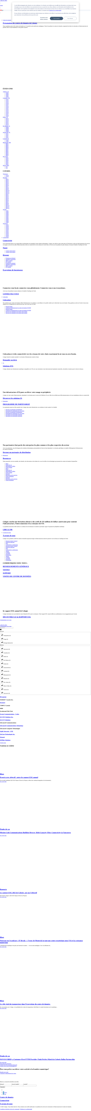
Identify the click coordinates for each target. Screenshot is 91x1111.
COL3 (7, 101)
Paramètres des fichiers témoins (44, 18)
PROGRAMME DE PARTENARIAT (16, 404)
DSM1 (7, 127)
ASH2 (7, 94)
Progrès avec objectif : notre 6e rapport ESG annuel (19, 777)
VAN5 (7, 230)
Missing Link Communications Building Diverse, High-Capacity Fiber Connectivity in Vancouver (35, 832)
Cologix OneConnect (10, 250)
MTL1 (7, 179)
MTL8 (7, 188)
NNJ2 (7, 157)
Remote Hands (9, 306)
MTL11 (7, 191)
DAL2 (7, 119)
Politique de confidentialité (55, 10)
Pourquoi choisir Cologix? (11, 541)
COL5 (7, 104)
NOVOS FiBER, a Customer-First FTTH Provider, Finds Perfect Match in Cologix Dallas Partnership (37, 1059)
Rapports (8, 473)
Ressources (7, 458)
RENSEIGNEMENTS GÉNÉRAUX (16, 566)
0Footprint (3, 697)
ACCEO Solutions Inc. (6, 717)
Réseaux (6, 255)
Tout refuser (70, 18)
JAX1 (7, 133)
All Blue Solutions (5, 740)
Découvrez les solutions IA (12, 398)
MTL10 (7, 190)
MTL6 (7, 185)
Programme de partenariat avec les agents (15, 411)
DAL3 (7, 121)
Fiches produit (9, 467)
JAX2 (7, 135)
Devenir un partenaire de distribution (14, 409)
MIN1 (7, 143)
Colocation (7, 300)
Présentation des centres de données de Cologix (20, 23)
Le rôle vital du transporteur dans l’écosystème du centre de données (25, 1004)
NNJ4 (7, 160)
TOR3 (7, 213)
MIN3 (7, 146)
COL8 (7, 107)
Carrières (8, 552)
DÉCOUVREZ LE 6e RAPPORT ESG (17, 617)
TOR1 (7, 210)
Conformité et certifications (12, 544)
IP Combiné (8, 262)
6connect (2, 702)
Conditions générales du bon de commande (9, 1109)
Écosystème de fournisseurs (13, 270)
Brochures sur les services (11, 475)
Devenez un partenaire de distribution (17, 452)
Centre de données (6, 1097)
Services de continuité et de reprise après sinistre (16, 311)
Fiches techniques (10, 476)
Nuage (5, 248)
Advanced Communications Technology (11, 725)
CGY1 (7, 175)
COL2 (7, 100)
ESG (7, 543)
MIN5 (7, 149)
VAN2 (7, 226)
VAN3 (7, 227)
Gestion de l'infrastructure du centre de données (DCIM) (18, 307)
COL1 (7, 99)
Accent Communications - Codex (9, 714)
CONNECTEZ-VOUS (11, 294)
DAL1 (7, 118)
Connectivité (7, 240)
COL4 (7, 103)
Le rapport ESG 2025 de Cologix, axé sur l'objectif (18, 893)
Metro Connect (9, 260)
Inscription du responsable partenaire (14, 414)
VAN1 (7, 224)
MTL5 (7, 184)
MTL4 (7, 182)
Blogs (7, 463)
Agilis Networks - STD (6, 731)
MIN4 (7, 147)
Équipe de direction (10, 542)
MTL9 (7, 189)
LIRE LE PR (7, 530)
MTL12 (7, 193)
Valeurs (7, 551)
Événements (8, 555)
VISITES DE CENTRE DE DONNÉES (17, 576)
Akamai (2, 737)
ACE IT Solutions (5, 720)
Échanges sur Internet (10, 258)
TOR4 (7, 214)
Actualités (8, 553)
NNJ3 (7, 159)
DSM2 (7, 128)
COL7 (7, 105)
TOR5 (7, 216)
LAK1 (7, 140)
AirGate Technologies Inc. (7, 734)
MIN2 (7, 145)
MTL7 (7, 186)
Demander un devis (10, 360)
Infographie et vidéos (10, 466)
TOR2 (7, 212)
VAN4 (7, 228)
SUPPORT (7, 573)
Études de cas (9, 465)
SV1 (7, 166)
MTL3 (7, 181)
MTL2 (7, 180)
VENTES (6, 570)
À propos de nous (9, 536)
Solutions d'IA (8, 366)
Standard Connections (11, 259)
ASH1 (7, 93)
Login (1, 5)
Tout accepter (56, 18)
